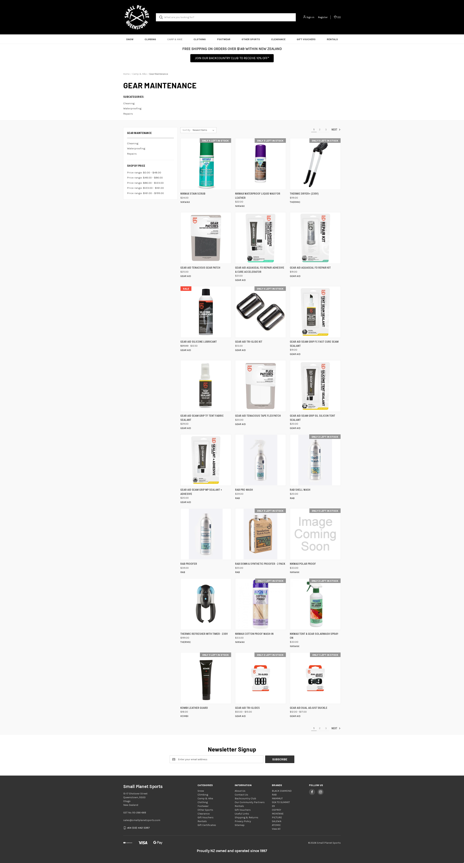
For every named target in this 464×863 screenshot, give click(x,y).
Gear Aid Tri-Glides (247, 708)
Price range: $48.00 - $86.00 (145, 177)
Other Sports (251, 39)
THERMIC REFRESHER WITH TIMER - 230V (204, 633)
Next (335, 129)
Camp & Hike (174, 39)
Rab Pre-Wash (244, 489)
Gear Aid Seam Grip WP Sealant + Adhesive (201, 492)
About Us (240, 790)
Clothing (200, 39)
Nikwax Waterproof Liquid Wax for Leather (257, 195)
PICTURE (277, 817)
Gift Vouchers (306, 39)
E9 (273, 806)
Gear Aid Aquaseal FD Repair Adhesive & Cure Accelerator (259, 269)
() (339, 17)
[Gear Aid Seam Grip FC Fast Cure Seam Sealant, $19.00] (315, 312)
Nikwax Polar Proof (303, 563)
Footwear (223, 39)
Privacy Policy (243, 821)
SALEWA (276, 821)
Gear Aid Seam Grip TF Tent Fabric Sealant (202, 418)
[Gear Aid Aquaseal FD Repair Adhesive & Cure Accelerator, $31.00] (260, 238)
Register (323, 17)
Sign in (310, 17)
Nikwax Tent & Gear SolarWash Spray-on (314, 636)
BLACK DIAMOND (282, 790)
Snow (129, 39)
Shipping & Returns (246, 817)
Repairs (132, 153)
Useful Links (242, 813)
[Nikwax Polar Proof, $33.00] (315, 534)
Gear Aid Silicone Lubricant (198, 341)
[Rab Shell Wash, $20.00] (315, 460)
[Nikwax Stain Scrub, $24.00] (206, 164)
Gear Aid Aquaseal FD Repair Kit (310, 267)
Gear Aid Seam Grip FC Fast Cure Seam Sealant (314, 344)
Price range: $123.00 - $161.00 (145, 188)
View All (276, 828)
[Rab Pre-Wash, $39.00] (260, 460)
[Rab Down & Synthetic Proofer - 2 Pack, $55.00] (260, 534)
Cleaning (132, 143)
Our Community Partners (250, 802)
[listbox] (204, 130)
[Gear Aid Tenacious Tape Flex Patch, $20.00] (260, 386)
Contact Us (241, 794)
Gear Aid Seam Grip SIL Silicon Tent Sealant (312, 418)
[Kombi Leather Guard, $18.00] (206, 678)
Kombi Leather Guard (194, 708)
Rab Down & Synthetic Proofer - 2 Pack (260, 563)
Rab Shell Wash (300, 489)
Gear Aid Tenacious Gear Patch (200, 267)
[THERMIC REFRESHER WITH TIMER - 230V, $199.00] (206, 604)
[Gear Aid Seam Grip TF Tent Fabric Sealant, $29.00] (206, 386)
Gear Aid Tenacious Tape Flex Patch (258, 415)
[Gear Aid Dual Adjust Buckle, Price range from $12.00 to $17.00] (315, 678)
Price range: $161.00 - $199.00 (145, 193)
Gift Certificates (207, 825)
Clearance (278, 39)
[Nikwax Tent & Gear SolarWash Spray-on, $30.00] (315, 604)
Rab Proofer (188, 563)
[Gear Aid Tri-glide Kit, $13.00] (260, 312)
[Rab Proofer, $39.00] (206, 534)
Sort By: (187, 130)
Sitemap (240, 825)
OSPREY (276, 809)
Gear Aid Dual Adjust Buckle (308, 708)
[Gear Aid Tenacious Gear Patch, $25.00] (206, 238)
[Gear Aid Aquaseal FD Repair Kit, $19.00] (315, 238)
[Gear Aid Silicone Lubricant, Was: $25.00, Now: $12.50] (206, 312)
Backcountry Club (245, 798)
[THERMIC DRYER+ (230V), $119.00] (315, 164)
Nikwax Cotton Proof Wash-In (254, 633)
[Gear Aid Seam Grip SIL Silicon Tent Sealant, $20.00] (315, 386)
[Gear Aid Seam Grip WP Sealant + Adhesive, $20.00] (206, 460)
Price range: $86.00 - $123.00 (145, 182)
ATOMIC (276, 825)
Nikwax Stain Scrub (192, 193)
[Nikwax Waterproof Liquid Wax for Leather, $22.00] (260, 164)
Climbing (150, 39)
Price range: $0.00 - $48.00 (144, 172)
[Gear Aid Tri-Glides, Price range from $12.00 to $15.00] (260, 678)
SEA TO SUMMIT (281, 802)
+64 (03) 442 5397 (138, 828)
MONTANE (277, 813)
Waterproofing (136, 148)
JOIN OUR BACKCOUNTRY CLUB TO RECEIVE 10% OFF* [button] (232, 58)
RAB (274, 794)
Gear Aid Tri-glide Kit (248, 341)
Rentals (332, 39)
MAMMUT (277, 798)
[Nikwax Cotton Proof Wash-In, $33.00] (260, 604)
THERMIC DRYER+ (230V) (304, 193)
